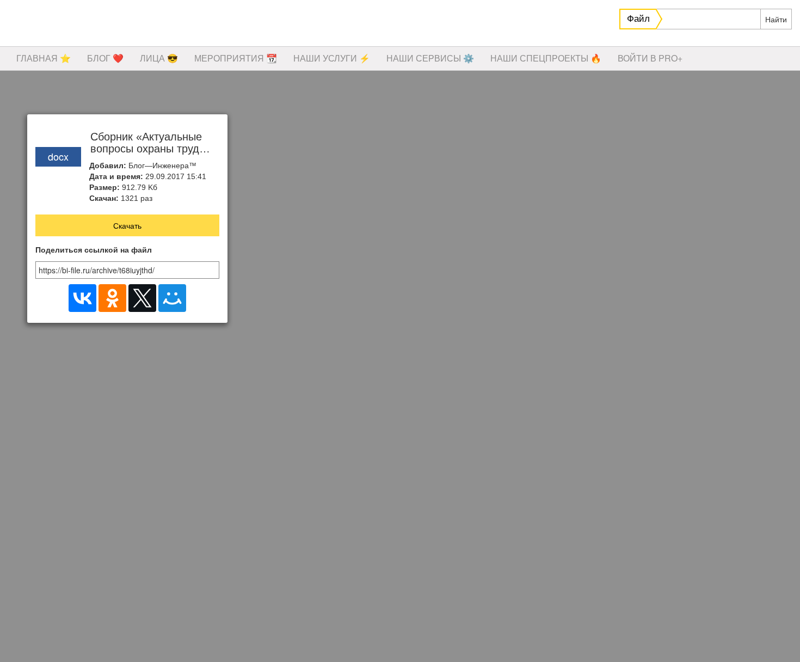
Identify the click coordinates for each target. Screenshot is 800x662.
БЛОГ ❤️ (105, 58)
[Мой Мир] (172, 298)
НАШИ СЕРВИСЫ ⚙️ (430, 58)
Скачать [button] (127, 225)
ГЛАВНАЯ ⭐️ (43, 58)
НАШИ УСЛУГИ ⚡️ (331, 58)
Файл (638, 19)
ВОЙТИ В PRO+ (650, 58)
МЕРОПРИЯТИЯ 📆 (235, 58)
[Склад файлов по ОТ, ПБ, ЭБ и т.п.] (163, 24)
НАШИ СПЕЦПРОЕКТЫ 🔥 (545, 58)
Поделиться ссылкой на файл (93, 250)
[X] (142, 298)
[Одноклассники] (112, 298)
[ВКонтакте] (82, 298)
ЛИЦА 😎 (159, 58)
